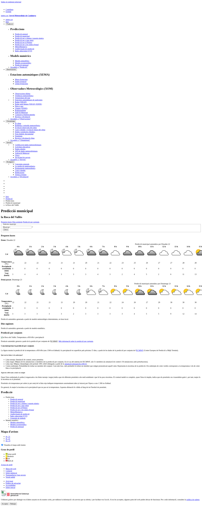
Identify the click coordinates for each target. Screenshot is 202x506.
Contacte (9, 471)
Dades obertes (20, 149)
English (8, 12)
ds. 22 (8, 439)
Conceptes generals (22, 164)
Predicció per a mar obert (24, 40)
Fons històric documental (24, 134)
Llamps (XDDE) (21, 108)
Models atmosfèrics (22, 61)
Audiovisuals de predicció (24, 49)
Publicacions (19, 173)
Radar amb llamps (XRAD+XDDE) (28, 104)
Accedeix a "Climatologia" (20, 140)
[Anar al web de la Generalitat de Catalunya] (11, 6)
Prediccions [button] (10, 397)
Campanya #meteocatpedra (25, 115)
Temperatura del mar (22, 98)
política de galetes (193, 500)
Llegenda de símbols (17, 418)
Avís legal (9, 481)
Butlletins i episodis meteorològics (27, 126)
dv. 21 (8, 437)
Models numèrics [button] (12, 420)
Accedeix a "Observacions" (20, 119)
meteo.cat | (18, 16)
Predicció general (21, 34)
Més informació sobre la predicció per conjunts (76, 341)
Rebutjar (13, 504)
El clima (18, 123)
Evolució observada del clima (26, 128)
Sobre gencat (10, 487)
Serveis (9, 142)
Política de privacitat (13, 483)
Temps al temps (20, 175)
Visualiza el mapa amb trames (15, 445)
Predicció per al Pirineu (23, 43)
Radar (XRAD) (21, 102)
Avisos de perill (6, 465)
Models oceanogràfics (23, 63)
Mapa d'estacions (21, 79)
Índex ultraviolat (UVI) (23, 51)
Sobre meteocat (11, 473)
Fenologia (18, 136)
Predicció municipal (22, 36)
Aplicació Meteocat (22, 153)
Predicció (10, 24)
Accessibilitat (10, 485)
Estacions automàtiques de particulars (28, 100)
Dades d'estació (20, 82)
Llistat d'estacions (21, 84)
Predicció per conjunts (31, 222)
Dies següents (17, 222)
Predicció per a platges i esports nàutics (29, 38)
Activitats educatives (22, 147)
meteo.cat (9, 20)
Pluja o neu (19, 106)
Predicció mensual (21, 65)
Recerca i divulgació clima (24, 138)
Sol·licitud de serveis (22, 157)
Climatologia (11, 121)
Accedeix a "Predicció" (19, 67)
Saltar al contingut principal (11, 2)
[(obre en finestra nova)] (7, 184)
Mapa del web (11, 469)
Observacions (11, 69)
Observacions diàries (22, 94)
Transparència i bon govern (16, 475)
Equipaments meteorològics (25, 168)
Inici (7, 22)
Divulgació (10, 162)
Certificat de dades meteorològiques (28, 145)
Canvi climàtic (20, 170)
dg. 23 (8, 441)
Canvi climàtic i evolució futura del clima (30, 130)
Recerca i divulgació (22, 117)
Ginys (17, 155)
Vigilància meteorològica (24, 96)
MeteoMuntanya (21, 47)
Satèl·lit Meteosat (21, 113)
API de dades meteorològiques (26, 151)
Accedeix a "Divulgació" (19, 177)
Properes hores (6, 222)
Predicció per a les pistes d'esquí (27, 45)
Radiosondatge (20, 110)
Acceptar (5, 504)
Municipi (6, 227)
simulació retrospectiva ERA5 (76, 364)
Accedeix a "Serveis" (18, 160)
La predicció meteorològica (25, 166)
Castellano (9, 10)
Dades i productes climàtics (25, 132)
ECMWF (139, 350)
